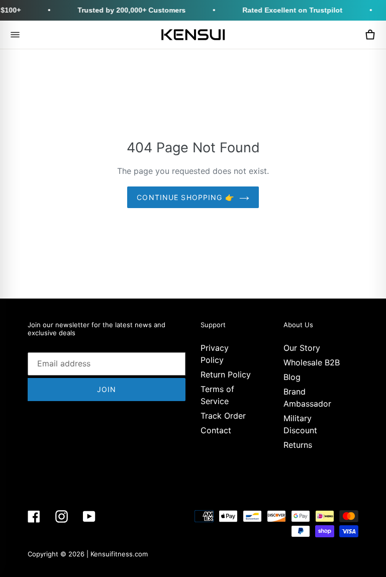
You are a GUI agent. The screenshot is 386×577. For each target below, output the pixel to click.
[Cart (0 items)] (370, 35)
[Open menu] (15, 35)
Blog (292, 377)
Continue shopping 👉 (185, 197)
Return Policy (226, 374)
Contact (216, 430)
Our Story (301, 348)
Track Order (223, 416)
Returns (297, 445)
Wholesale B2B (311, 362)
